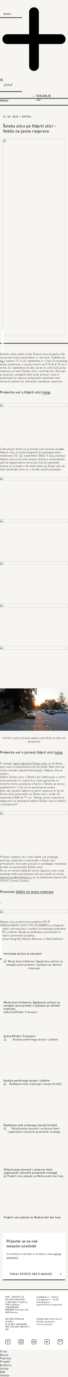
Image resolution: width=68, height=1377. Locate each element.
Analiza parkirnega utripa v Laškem (27, 1080)
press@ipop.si (43, 1299)
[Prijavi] (61, 1274)
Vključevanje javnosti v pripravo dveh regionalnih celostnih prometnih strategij (30, 1171)
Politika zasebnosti (46, 1321)
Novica (26, 116)
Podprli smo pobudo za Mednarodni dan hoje (32, 1217)
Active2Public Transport (19, 1036)
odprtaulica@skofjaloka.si (16, 877)
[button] (43, 97)
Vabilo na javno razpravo (35, 892)
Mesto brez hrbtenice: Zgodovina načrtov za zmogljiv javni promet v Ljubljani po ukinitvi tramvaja (32, 1006)
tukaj (46, 392)
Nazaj (7, 13)
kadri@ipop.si (43, 1302)
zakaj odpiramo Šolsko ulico (30, 763)
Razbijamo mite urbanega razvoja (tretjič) (30, 1125)
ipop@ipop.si (43, 1297)
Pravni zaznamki (44, 1324)
